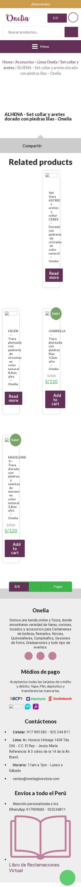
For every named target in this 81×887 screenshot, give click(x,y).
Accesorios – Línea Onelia (36, 62)
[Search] (71, 32)
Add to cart (56, 399)
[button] (45, 145)
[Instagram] (40, 656)
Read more (54, 275)
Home (7, 62)
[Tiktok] (52, 656)
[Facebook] (29, 656)
